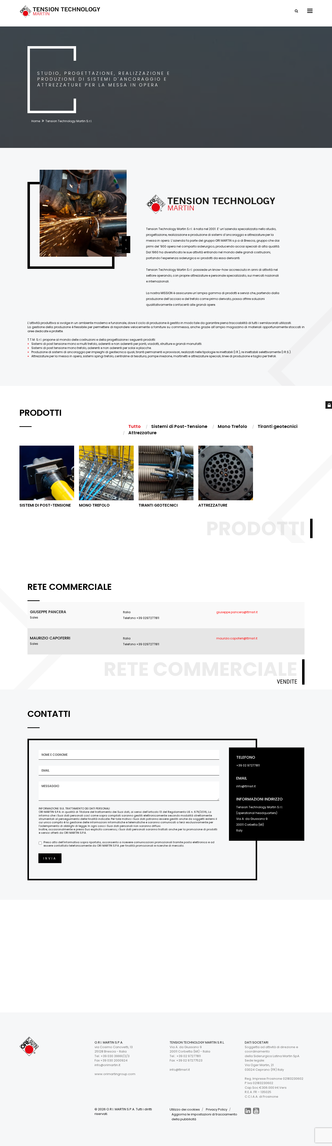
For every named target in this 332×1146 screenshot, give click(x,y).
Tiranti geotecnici (158, 505)
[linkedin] (248, 1111)
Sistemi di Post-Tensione (45, 505)
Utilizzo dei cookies (185, 1109)
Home (35, 121)
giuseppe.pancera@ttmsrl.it (237, 612)
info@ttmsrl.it (246, 786)
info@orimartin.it (107, 1065)
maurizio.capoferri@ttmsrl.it (236, 638)
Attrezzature (212, 505)
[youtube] (256, 1111)
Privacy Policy (216, 1109)
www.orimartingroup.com (115, 1074)
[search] (296, 11)
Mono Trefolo (94, 505)
